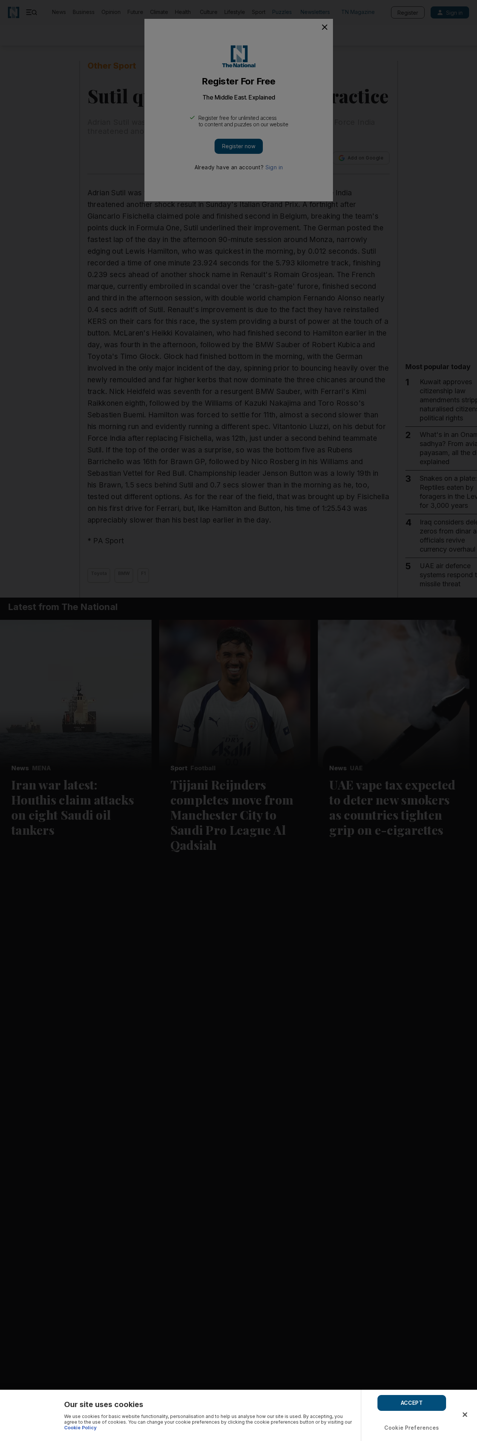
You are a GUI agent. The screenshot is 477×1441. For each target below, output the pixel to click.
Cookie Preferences (411, 1427)
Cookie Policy (80, 1427)
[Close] (465, 1414)
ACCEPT (412, 1403)
